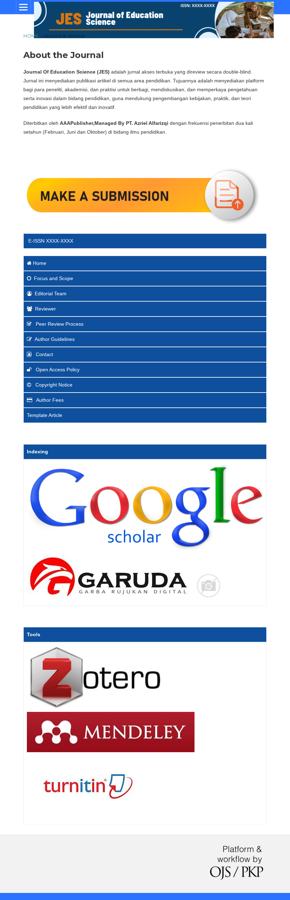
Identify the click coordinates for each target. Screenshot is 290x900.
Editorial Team (50, 293)
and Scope (53, 278)
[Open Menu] (23, 7)
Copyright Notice (53, 385)
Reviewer (45, 309)
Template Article (44, 415)
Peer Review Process (58, 324)
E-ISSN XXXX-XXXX (50, 241)
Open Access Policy (57, 369)
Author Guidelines (55, 339)
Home (31, 36)
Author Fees (49, 400)
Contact (44, 354)
